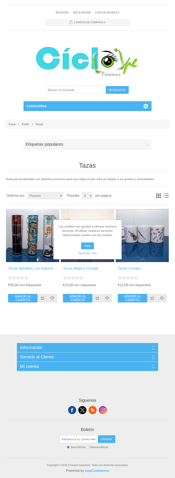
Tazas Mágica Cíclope (80, 268)
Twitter (82, 410)
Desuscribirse (99, 447)
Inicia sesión (82, 12)
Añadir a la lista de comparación (42, 298)
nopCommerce (97, 470)
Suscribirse (77, 447)
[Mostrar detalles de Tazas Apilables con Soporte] (32, 235)
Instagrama (103, 410)
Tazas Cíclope (129, 268)
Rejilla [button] (158, 195)
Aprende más (88, 253)
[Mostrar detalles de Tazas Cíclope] (142, 235)
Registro (62, 12)
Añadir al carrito (23, 298)
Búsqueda (117, 90)
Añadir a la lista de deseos (52, 298)
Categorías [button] (36, 106)
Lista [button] (166, 195)
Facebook (72, 410)
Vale (87, 246)
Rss (93, 410)
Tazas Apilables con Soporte (30, 268)
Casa (12, 124)
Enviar (106, 439)
